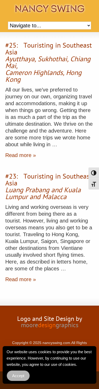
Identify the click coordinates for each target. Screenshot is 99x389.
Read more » (20, 155)
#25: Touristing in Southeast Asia (48, 63)
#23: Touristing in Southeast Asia (48, 187)
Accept (18, 375)
